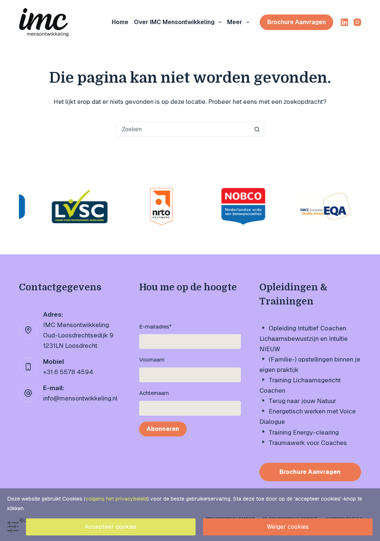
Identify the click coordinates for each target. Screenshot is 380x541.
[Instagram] (357, 22)
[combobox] (183, 129)
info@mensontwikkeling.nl (80, 398)
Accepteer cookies (111, 527)
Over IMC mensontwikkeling (174, 22)
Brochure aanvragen (296, 22)
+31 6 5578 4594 (68, 372)
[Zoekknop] (257, 129)
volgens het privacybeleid (116, 498)
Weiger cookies (288, 527)
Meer (234, 22)
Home (120, 22)
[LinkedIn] (344, 22)
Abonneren (163, 429)
